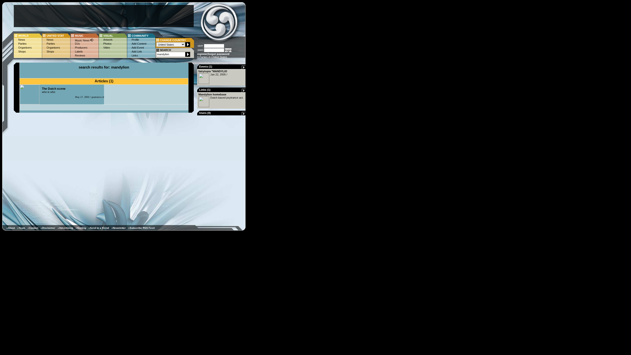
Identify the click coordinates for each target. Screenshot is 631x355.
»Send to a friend (98, 228)
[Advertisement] (103, 16)
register (202, 54)
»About (10, 228)
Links (135, 55)
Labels (79, 51)
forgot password (218, 54)
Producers (81, 47)
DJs (77, 43)
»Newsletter (118, 228)
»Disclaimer (48, 228)
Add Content (139, 43)
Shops (22, 51)
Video (106, 47)
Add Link (137, 51)
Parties (22, 43)
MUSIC (79, 35)
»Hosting (80, 228)
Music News (82, 40)
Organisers (25, 47)
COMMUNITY (140, 35)
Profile (135, 39)
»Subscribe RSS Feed (141, 228)
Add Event (138, 47)
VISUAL (108, 35)
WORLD (23, 35)
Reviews (80, 55)
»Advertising (65, 228)
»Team (21, 228)
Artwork (108, 39)
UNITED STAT (55, 35)
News (21, 39)
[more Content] (243, 68)
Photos (107, 43)
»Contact (33, 228)
